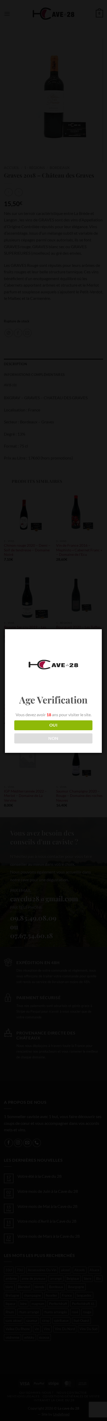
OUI (53, 725)
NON (53, 738)
